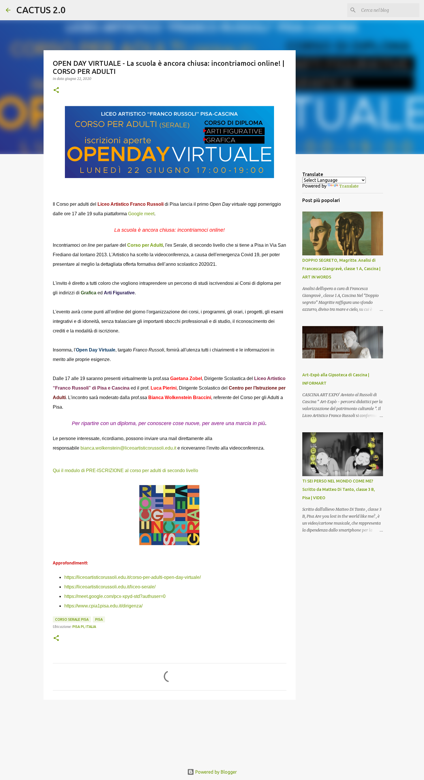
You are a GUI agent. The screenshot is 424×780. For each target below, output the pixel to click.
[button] (56, 90)
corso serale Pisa (72, 619)
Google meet (141, 213)
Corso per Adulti (145, 245)
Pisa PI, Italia (84, 627)
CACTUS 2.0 (41, 10)
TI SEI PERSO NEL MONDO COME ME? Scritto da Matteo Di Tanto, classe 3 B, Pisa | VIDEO (338, 489)
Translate (349, 186)
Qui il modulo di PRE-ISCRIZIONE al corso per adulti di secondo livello (125, 470)
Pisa (99, 619)
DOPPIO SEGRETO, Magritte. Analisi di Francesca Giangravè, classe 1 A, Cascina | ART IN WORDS (341, 268)
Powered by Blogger (215, 772)
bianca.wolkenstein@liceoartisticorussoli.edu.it (128, 448)
